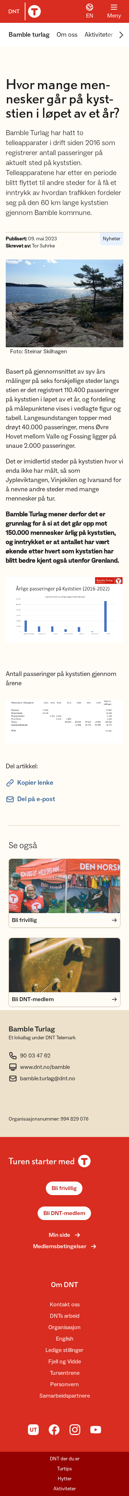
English (64, 1338)
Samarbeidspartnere (64, 1395)
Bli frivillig (64, 1188)
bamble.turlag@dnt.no (47, 1078)
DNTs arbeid (65, 1316)
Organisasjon (64, 1327)
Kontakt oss (65, 1304)
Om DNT (64, 1285)
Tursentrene (65, 1373)
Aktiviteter (99, 35)
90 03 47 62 (35, 1055)
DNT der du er (65, 1459)
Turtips (64, 1469)
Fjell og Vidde (64, 1361)
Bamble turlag (29, 35)
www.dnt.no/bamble (45, 1067)
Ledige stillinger (64, 1350)
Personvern (64, 1384)
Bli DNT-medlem (64, 1213)
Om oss (67, 35)
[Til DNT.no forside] (23, 11)
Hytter (65, 1479)
